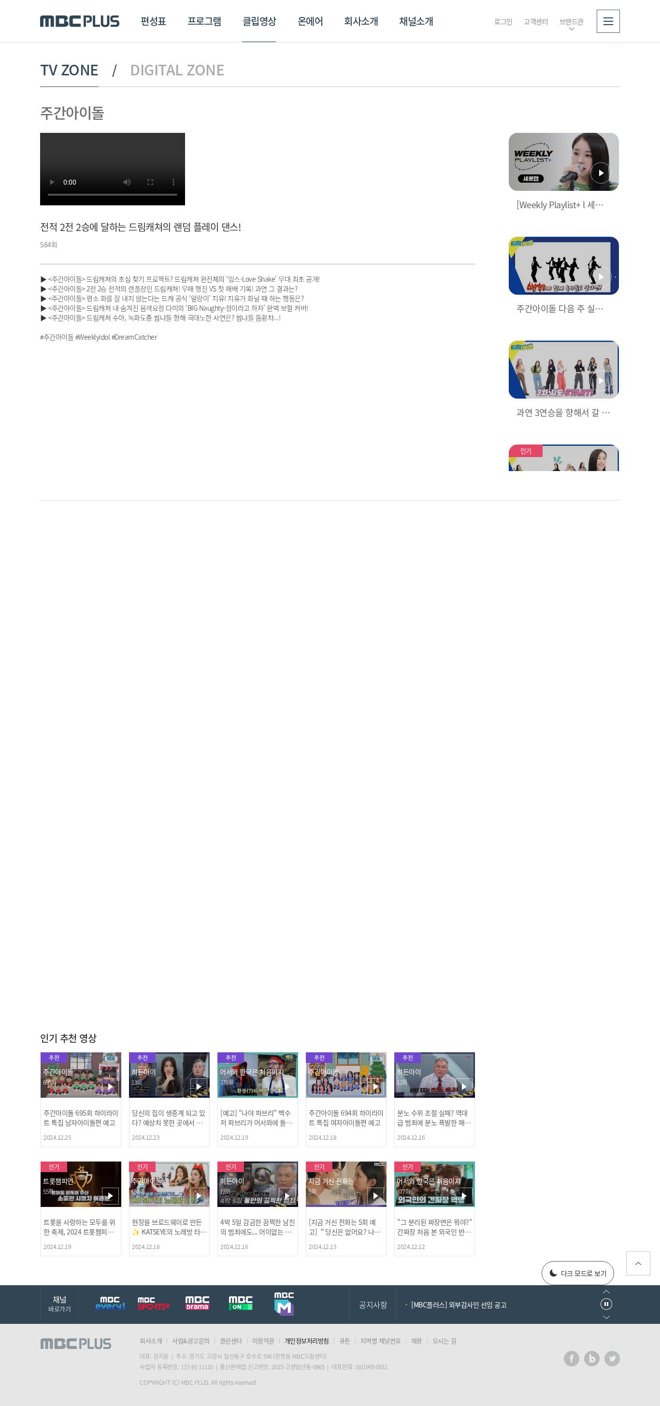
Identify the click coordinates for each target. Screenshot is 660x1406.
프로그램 (204, 21)
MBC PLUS (79, 21)
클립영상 (259, 21)
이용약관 (263, 1340)
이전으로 (606, 1291)
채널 (59, 1303)
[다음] (467, 540)
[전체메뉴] (608, 21)
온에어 (310, 21)
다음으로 (606, 1317)
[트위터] (612, 1358)
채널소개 (416, 21)
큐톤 (344, 1340)
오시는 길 (444, 1340)
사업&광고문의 (191, 1340)
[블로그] (592, 1358)
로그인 (503, 21)
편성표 (153, 21)
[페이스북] (571, 1358)
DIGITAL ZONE (177, 69)
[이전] (451, 540)
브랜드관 (572, 21)
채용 (416, 1340)
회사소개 (361, 21)
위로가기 (638, 1263)
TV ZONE (69, 69)
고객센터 (536, 21)
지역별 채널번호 (380, 1340)
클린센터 (231, 1340)
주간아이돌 (72, 112)
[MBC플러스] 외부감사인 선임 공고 (458, 1304)
